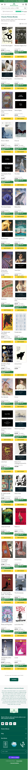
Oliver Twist (17, 493)
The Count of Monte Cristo (6, 111)
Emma (16, 397)
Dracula (16, 140)
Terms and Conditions (14, 763)
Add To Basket (7, 56)
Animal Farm (17, 364)
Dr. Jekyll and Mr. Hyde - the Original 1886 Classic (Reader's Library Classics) (6, 593)
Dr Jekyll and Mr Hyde (5, 494)
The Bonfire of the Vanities (6, 658)
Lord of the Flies (18, 624)
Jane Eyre (17, 270)
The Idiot (16, 174)
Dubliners (3, 299)
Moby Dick (17, 207)
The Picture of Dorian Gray (18, 299)
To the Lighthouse (19, 238)
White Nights (17, 110)
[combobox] (13, 8)
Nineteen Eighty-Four (18, 46)
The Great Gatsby (6, 207)
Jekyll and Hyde (5, 526)
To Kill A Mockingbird (6, 45)
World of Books (12, 760)
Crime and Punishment (4, 271)
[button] (2, 4)
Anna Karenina (18, 78)
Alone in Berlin (5, 140)
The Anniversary (18, 593)
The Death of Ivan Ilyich (6, 174)
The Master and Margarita (5, 333)
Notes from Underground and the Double (19, 462)
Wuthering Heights (19, 428)
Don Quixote (4, 397)
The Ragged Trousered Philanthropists (5, 560)
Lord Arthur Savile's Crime (6, 429)
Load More (13, 679)
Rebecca (16, 526)
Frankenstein (4, 238)
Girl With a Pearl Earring (5, 364)
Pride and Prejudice (6, 78)
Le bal (15, 657)
